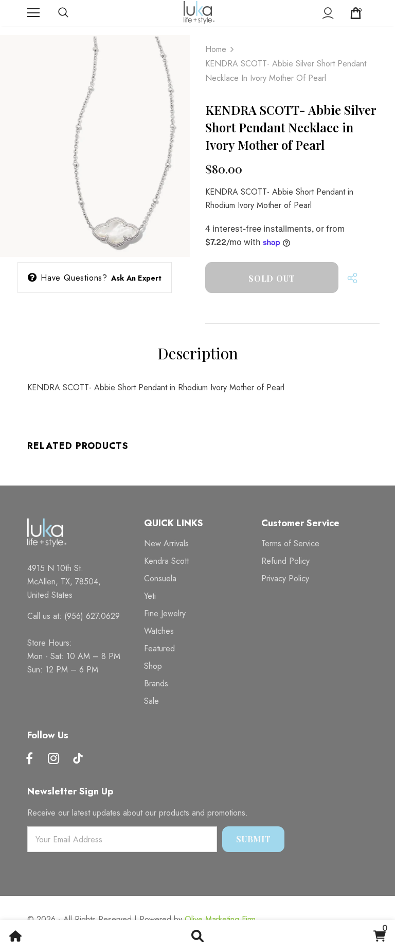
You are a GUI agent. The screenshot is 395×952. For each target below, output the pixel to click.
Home (215, 49)
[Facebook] (29, 759)
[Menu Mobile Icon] (33, 13)
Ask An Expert (136, 278)
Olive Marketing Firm (220, 919)
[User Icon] (327, 13)
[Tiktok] (77, 759)
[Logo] (199, 12)
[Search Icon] (73, 13)
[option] (95, 141)
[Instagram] (53, 759)
